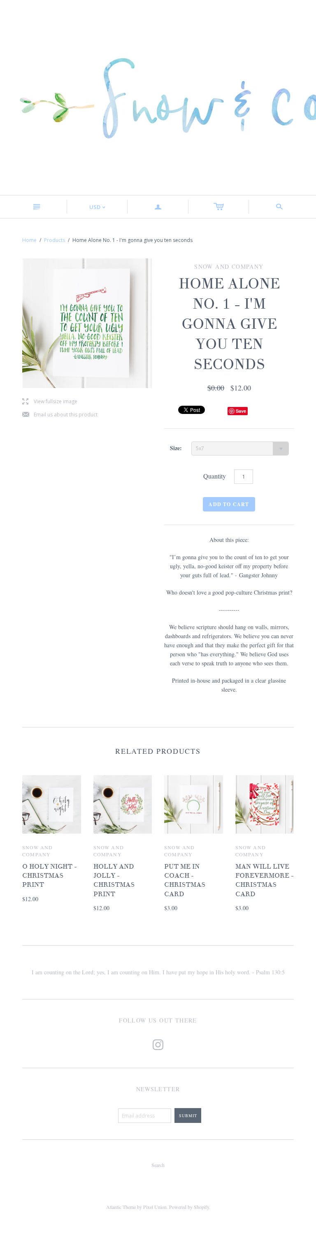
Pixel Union (155, 1207)
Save (241, 411)
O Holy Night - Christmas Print (49, 875)
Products (54, 240)
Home (29, 240)
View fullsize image (49, 401)
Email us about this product (60, 414)
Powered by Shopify (189, 1207)
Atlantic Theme (121, 1207)
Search (158, 1165)
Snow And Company (37, 851)
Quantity (214, 476)
